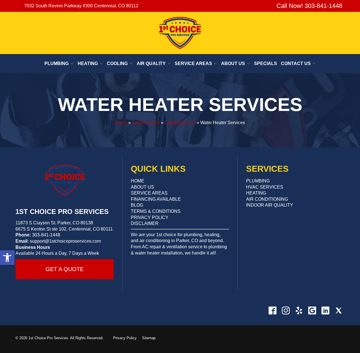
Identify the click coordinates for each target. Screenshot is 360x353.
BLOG (137, 205)
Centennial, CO (180, 122)
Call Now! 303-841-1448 (308, 5)
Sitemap (149, 338)
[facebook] (272, 311)
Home (121, 122)
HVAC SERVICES (264, 187)
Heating (88, 63)
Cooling (117, 63)
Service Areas (193, 63)
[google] (312, 311)
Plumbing (56, 63)
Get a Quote (65, 269)
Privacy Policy (125, 338)
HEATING (256, 193)
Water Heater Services (180, 104)
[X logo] (338, 311)
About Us (233, 63)
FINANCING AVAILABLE (156, 199)
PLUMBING (258, 180)
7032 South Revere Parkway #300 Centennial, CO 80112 (81, 5)
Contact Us (296, 63)
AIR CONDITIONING (267, 199)
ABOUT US (142, 187)
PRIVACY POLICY (149, 217)
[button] (7, 257)
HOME (137, 180)
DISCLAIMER (145, 223)
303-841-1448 (46, 235)
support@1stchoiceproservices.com (65, 241)
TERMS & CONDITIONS (156, 211)
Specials (265, 63)
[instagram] (286, 311)
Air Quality (151, 63)
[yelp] (299, 311)
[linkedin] (325, 311)
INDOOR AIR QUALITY (269, 205)
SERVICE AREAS (149, 193)
